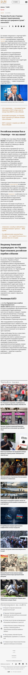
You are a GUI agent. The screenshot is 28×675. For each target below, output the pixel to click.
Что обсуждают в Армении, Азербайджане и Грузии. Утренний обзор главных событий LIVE (13, 403)
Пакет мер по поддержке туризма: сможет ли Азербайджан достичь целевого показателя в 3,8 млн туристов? (14, 502)
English (7, 7)
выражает (12, 194)
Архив (3, 12)
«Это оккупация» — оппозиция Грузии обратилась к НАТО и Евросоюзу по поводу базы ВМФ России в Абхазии (13, 110)
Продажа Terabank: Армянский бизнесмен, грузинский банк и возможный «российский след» (12, 428)
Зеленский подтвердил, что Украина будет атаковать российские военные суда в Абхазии (13, 117)
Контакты (14, 655)
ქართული (3, 7)
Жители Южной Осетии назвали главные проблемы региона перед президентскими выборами (12, 574)
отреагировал (14, 184)
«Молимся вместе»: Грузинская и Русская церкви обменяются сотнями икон (14, 478)
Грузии (3, 41)
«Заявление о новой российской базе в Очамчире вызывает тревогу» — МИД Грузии (13, 228)
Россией (3, 39)
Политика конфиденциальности (14, 660)
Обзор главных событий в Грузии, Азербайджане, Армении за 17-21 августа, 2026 (14, 636)
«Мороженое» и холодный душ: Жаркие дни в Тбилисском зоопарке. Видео (13, 599)
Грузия (2, 10)
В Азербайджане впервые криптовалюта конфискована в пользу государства (11, 526)
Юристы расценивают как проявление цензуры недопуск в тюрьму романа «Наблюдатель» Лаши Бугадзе (13, 453)
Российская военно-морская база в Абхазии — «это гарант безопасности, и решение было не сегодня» (14, 236)
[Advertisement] (14, 368)
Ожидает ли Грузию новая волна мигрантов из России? (13, 550)
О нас (14, 650)
